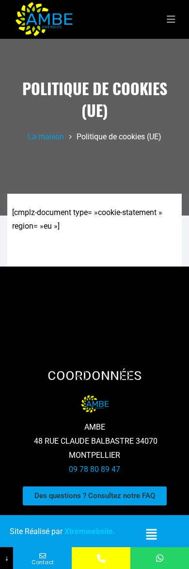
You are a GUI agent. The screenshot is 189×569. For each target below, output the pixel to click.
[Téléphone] (101, 558)
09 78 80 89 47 (94, 469)
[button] (151, 534)
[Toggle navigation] (171, 19)
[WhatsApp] (159, 558)
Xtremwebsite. (89, 531)
